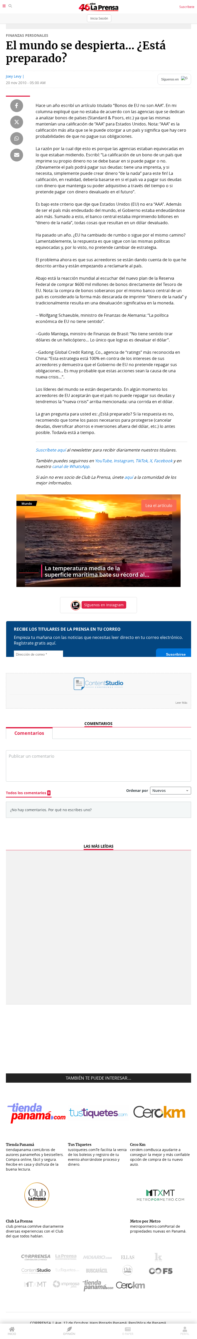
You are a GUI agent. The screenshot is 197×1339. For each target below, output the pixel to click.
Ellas (129, 1258)
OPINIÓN (69, 1334)
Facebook (163, 461)
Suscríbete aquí (51, 450)
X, (151, 461)
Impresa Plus (67, 1285)
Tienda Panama (99, 1286)
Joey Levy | (15, 76)
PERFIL (184, 1334)
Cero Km (130, 1285)
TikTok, (142, 461)
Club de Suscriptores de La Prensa (129, 1271)
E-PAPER (127, 1334)
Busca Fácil (98, 1271)
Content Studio (36, 1271)
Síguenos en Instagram (104, 604)
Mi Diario (99, 1258)
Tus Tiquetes (67, 1271)
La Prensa (67, 1258)
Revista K (159, 1258)
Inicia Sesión (99, 18)
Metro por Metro (36, 1285)
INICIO (12, 1334)
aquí (128, 477)
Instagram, (124, 461)
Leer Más (181, 702)
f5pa (161, 1271)
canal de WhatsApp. (71, 466)
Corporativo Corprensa (38, 1258)
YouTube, (104, 461)
